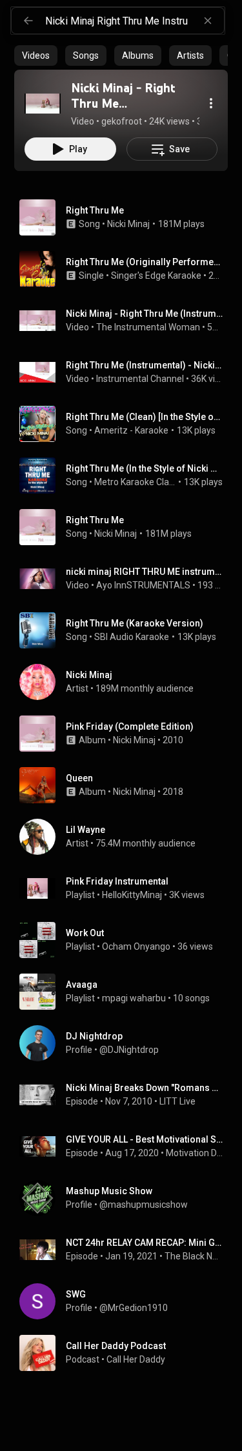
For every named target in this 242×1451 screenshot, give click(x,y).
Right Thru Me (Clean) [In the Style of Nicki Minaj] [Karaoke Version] (144, 417)
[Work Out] (126, 940)
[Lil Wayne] (126, 837)
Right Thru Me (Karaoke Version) (134, 623)
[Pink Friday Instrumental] (126, 888)
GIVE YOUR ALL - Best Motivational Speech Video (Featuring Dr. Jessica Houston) (144, 1139)
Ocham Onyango (136, 946)
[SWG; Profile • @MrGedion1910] (126, 1301)
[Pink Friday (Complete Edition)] (126, 733)
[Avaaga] (126, 991)
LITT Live (177, 1101)
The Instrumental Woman (148, 327)
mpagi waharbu (134, 998)
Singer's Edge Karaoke (156, 275)
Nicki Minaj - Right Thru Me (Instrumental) (144, 313)
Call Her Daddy (135, 1359)
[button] (43, 103)
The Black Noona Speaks (194, 1256)
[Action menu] (211, 103)
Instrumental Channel (140, 379)
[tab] (35, 55)
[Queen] (126, 785)
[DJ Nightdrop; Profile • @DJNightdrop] (126, 1043)
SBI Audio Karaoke (131, 637)
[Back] (28, 20)
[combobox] (134, 21)
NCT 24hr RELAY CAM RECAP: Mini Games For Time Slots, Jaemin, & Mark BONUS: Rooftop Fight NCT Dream (144, 1242)
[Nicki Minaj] (126, 682)
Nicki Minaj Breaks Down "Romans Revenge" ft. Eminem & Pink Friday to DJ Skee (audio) (144, 1088)
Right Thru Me (95, 210)
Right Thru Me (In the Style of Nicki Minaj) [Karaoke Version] (144, 468)
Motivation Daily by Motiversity (194, 1153)
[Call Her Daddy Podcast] (126, 1353)
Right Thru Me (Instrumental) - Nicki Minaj (144, 365)
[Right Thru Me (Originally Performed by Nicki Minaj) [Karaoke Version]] (126, 269)
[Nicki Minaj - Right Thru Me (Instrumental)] (43, 103)
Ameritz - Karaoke (131, 430)
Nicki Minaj (128, 224)
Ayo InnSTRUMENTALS (143, 585)
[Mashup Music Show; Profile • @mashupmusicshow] (126, 1198)
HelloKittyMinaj (132, 895)
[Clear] (207, 20)
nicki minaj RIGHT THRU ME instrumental (144, 571)
